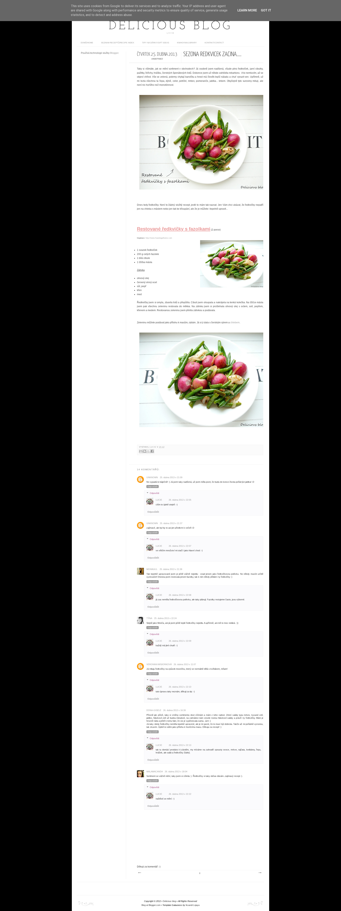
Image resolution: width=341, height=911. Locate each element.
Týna (149, 618)
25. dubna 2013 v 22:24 (165, 618)
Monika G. (152, 569)
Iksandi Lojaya (193, 905)
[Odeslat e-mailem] (141, 451)
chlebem (235, 322)
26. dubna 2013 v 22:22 (180, 794)
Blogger (114, 53)
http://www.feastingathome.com (159, 238)
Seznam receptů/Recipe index (117, 43)
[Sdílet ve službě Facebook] (152, 451)
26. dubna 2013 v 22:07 (180, 546)
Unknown (152, 477)
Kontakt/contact (214, 43)
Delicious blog (170, 26)
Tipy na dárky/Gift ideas (155, 43)
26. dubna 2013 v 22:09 (180, 641)
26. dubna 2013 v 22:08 (180, 595)
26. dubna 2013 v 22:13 (180, 745)
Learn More (247, 10)
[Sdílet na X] (148, 451)
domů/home (87, 43)
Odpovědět (152, 486)
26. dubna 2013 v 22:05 (180, 500)
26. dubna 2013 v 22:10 (180, 687)
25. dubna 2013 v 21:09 (171, 477)
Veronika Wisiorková (159, 664)
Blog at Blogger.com (150, 905)
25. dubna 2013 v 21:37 (171, 523)
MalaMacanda (154, 771)
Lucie (153, 447)
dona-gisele (153, 710)
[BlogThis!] (145, 451)
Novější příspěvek (139, 872)
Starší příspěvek (259, 872)
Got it (266, 10)
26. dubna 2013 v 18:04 (176, 771)
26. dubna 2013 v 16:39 (174, 710)
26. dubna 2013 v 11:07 (185, 664)
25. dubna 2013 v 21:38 (171, 569)
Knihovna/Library (187, 43)
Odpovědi (154, 493)
